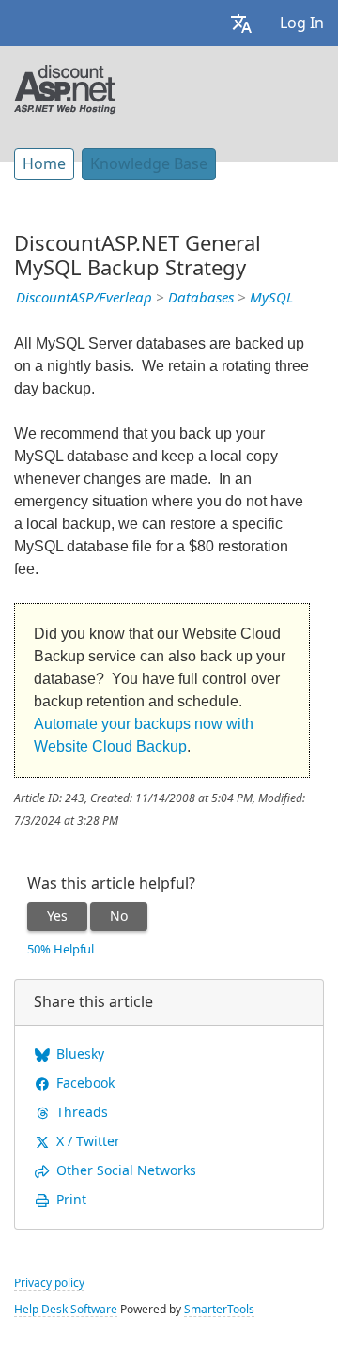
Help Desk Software (65, 1309)
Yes (57, 915)
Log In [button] (302, 23)
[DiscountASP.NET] (65, 87)
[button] (241, 23)
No (119, 915)
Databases (201, 297)
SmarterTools (219, 1309)
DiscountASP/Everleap (84, 297)
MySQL (271, 297)
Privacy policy (49, 1283)
